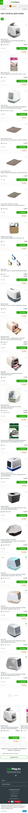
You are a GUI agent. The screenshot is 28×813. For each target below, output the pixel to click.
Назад (3, 9)
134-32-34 (10, 2)
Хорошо (24, 811)
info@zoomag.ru (14, 795)
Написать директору (14, 798)
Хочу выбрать (4, 811)
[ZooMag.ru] (15, 2)
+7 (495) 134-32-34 (14, 789)
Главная (24, 9)
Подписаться (14, 757)
